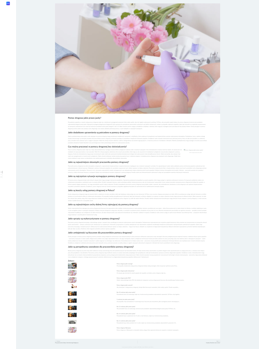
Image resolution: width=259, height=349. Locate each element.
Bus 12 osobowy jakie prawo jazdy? (126, 306)
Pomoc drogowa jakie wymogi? (125, 263)
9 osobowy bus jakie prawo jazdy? (126, 299)
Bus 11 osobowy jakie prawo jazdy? (126, 320)
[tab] (1, 172)
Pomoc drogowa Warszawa (124, 328)
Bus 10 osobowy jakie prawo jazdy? (126, 292)
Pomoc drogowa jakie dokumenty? (125, 271)
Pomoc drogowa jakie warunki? (125, 285)
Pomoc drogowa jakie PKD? (124, 278)
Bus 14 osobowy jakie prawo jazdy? (126, 313)
